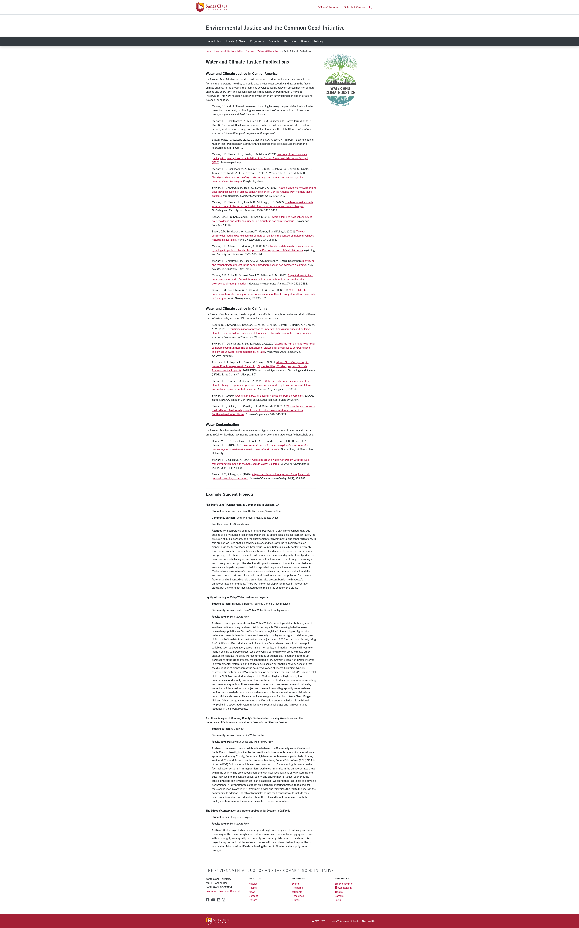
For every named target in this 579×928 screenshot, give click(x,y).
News (242, 41)
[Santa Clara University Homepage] (211, 10)
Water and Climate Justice (269, 51)
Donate (253, 899)
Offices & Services (328, 7)
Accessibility (345, 887)
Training (318, 41)
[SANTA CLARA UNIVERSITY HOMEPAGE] (217, 921)
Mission (253, 883)
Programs (250, 51)
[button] (370, 7)
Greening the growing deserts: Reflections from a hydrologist (269, 395)
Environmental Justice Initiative (228, 51)
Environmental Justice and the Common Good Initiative (275, 27)
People (253, 887)
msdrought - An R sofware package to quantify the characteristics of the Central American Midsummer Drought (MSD (260, 158)
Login (338, 899)
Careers (339, 895)
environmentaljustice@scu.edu (223, 890)
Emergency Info (344, 883)
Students (274, 41)
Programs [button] (258, 41)
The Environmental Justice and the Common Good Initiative (270, 870)
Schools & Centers (354, 7)
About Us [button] (216, 41)
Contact (253, 895)
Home (208, 51)
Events (230, 41)
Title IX (339, 891)
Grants (305, 41)
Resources (290, 41)
